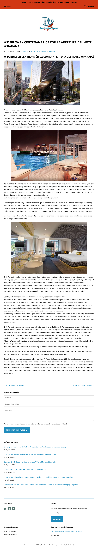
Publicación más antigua (15, 385)
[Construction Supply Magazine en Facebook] (9, 509)
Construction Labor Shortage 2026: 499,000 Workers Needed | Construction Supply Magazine (38, 477)
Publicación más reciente (82, 385)
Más (9, 6)
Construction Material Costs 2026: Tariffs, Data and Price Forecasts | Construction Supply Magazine (41, 485)
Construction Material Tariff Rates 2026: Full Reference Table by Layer (30, 454)
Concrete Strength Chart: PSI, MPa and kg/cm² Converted (25, 469)
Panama (52, 51)
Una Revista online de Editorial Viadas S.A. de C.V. (66, 531)
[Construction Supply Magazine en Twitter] (5, 509)
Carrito (91, 6)
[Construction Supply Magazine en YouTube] (13, 509)
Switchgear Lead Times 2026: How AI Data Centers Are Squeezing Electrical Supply (35, 447)
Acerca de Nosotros (10, 531)
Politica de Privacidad (10, 534)
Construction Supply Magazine (50, 545)
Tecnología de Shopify (67, 545)
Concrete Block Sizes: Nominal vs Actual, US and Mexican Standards (30, 462)
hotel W (25, 51)
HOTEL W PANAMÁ (38, 51)
